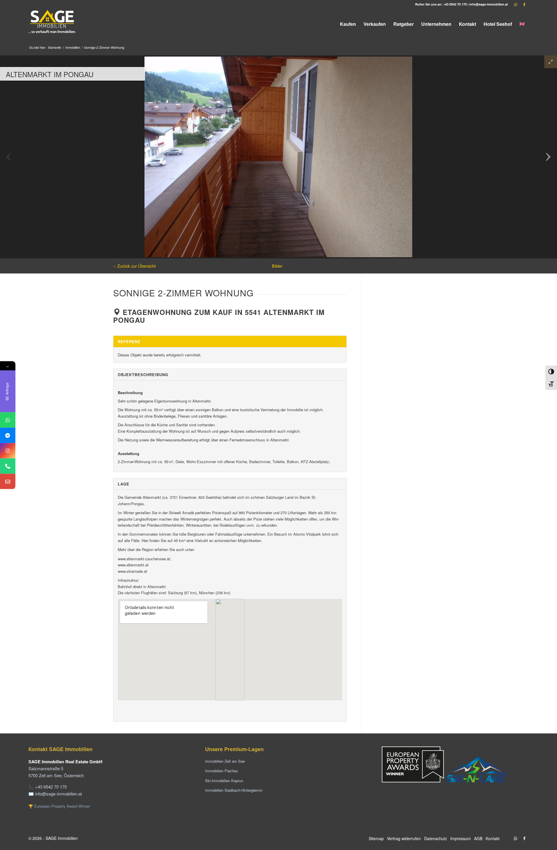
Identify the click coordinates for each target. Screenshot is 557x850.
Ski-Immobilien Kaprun (224, 780)
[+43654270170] (7, 419)
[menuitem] (348, 24)
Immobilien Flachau (221, 770)
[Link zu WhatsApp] (515, 4)
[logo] (52, 24)
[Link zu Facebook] (524, 4)
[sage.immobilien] (7, 435)
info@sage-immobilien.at (488, 4)
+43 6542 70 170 (455, 4)
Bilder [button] (277, 266)
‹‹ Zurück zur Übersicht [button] (134, 266)
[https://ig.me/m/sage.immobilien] (7, 450)
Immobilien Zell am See (225, 761)
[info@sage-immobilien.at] (7, 481)
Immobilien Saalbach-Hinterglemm (234, 790)
